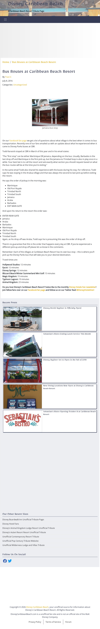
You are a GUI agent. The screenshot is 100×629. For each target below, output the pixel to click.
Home (5, 62)
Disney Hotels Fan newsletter (82, 287)
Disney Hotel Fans (10, 523)
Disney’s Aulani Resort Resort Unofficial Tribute (24, 532)
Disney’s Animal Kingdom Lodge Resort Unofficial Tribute (28, 528)
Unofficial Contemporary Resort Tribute (20, 536)
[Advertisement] (50, 40)
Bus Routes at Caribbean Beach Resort (34, 62)
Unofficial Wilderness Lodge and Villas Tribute (23, 545)
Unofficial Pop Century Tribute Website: (20, 541)
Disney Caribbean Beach (35, 5)
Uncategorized (20, 84)
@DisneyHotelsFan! (85, 290)
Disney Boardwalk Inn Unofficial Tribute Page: (23, 519)
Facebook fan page (18, 140)
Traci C (8, 77)
